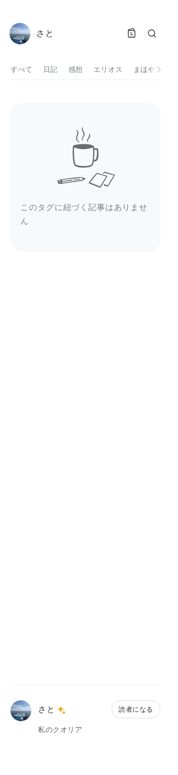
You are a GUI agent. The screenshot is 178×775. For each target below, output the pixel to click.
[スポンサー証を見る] (62, 710)
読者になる (136, 709)
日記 (50, 69)
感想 (75, 69)
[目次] (131, 33)
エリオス (108, 69)
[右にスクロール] (159, 69)
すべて (21, 69)
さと (46, 709)
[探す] (151, 33)
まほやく (148, 69)
